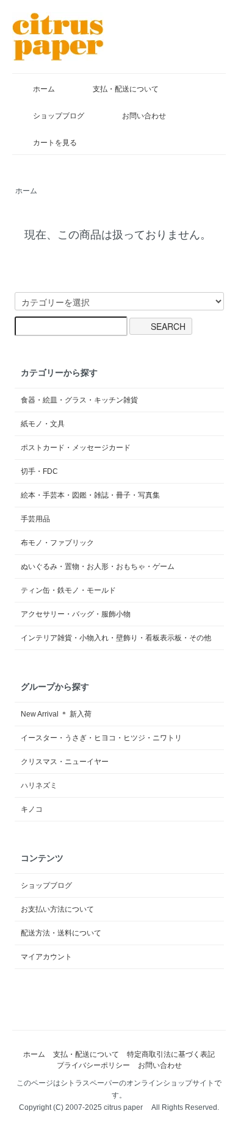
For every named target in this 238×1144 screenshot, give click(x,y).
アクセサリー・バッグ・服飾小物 (76, 614)
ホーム (44, 89)
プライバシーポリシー (93, 1065)
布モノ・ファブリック (57, 542)
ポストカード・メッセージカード (76, 447)
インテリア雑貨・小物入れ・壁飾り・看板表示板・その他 (116, 638)
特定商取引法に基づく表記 (171, 1054)
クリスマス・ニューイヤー (65, 761)
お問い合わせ (144, 116)
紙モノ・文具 (43, 424)
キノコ (32, 809)
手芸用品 (35, 519)
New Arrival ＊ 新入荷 (56, 714)
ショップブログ (58, 116)
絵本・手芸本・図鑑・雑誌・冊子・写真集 (90, 495)
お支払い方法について (57, 909)
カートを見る (55, 142)
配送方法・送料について (61, 933)
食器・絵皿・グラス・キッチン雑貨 (79, 400)
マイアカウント (46, 957)
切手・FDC (39, 471)
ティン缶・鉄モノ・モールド (68, 590)
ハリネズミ (39, 785)
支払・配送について (126, 89)
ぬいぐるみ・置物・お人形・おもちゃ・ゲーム (98, 566)
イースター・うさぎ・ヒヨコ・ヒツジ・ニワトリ (101, 738)
